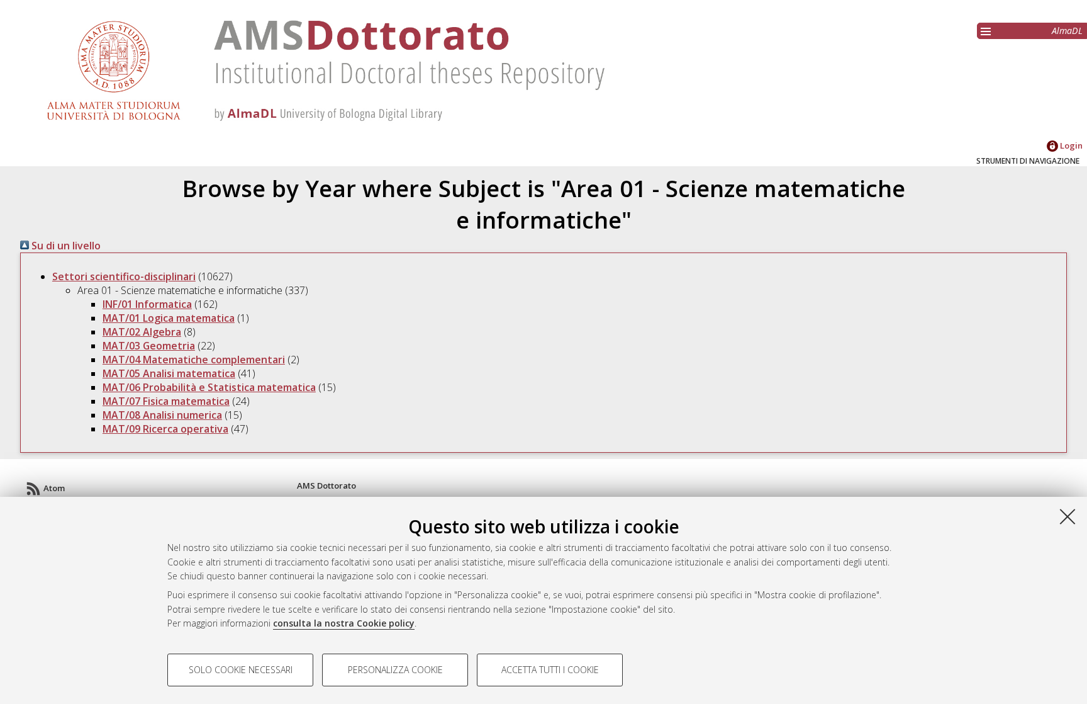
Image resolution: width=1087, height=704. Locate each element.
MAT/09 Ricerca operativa (165, 429)
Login (1070, 145)
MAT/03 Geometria (149, 346)
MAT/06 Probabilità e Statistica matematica (209, 387)
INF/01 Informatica (147, 304)
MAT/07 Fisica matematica (166, 401)
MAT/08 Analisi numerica (162, 415)
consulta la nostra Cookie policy (344, 623)
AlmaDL (1067, 31)
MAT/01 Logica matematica (169, 318)
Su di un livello (65, 246)
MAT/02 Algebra (142, 332)
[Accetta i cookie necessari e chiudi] (1067, 516)
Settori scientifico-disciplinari (124, 276)
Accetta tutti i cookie (550, 670)
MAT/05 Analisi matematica (169, 373)
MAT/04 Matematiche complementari (194, 359)
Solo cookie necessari (241, 670)
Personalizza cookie (395, 670)
